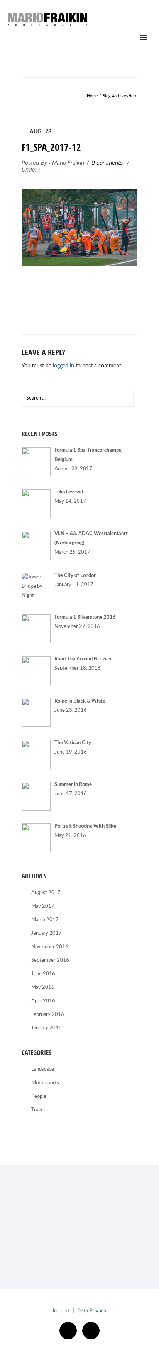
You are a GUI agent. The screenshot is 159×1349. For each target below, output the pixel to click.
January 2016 (46, 1028)
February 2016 (47, 1014)
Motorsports (45, 1082)
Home (92, 96)
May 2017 (42, 906)
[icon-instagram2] (91, 1330)
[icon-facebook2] (70, 1330)
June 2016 (43, 973)
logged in (63, 366)
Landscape (42, 1069)
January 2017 (46, 933)
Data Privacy (92, 1310)
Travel (38, 1110)
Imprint (61, 1310)
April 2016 (43, 1001)
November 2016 (49, 946)
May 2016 (42, 987)
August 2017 (46, 892)
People (38, 1096)
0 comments (107, 162)
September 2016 (50, 960)
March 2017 (45, 919)
